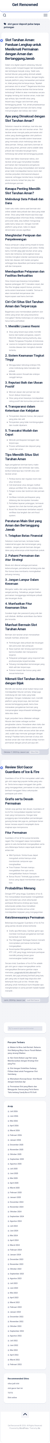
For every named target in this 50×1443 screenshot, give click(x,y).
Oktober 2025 (15, 1154)
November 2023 (16, 1264)
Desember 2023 (16, 1259)
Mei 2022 (14, 1350)
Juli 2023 (14, 1283)
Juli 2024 (14, 1226)
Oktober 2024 (15, 1212)
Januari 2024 (15, 1255)
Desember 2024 (16, 1202)
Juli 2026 (14, 1111)
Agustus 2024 (16, 1221)
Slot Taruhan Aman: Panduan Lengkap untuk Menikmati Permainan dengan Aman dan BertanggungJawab (23, 49)
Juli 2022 (14, 1341)
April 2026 (14, 1126)
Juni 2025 (14, 1173)
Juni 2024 (14, 1231)
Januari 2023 (15, 1312)
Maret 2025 (15, 1188)
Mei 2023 (14, 1293)
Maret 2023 (15, 1302)
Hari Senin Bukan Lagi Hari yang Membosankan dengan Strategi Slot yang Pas (23, 1061)
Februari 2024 (16, 1250)
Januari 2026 (15, 1140)
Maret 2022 (15, 1360)
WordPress (24, 1428)
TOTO (10, 1393)
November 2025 (16, 1150)
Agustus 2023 (16, 1278)
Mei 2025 (14, 1178)
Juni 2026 (14, 1116)
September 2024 (17, 1216)
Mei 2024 (14, 1236)
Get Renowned (25, 4)
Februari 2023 (16, 1307)
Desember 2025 (16, 1145)
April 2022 (14, 1355)
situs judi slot (13, 1384)
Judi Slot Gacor (33, 1000)
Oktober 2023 (15, 1269)
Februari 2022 (16, 1364)
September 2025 (17, 1159)
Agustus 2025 (16, 1164)
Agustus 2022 (16, 1336)
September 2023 (17, 1274)
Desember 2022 (16, 1317)
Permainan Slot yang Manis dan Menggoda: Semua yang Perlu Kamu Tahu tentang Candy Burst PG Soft (23, 1089)
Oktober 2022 (15, 1326)
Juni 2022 (14, 1345)
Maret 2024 (15, 1245)
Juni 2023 (14, 1288)
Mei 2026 (14, 1121)
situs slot (21, 251)
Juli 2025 (14, 1169)
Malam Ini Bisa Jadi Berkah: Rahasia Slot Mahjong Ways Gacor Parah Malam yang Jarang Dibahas (24, 1050)
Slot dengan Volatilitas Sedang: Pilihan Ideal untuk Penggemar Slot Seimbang (23, 1071)
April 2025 (14, 1183)
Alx (39, 1428)
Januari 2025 (15, 1197)
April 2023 (14, 1298)
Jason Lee (24, 752)
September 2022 (17, 1331)
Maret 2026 (15, 1130)
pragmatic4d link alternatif (25, 972)
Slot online (12, 1398)
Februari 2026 (16, 1135)
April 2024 (14, 1240)
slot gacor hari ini (15, 1388)
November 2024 (16, 1207)
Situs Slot (34, 752)
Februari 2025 (16, 1192)
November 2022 (16, 1321)
